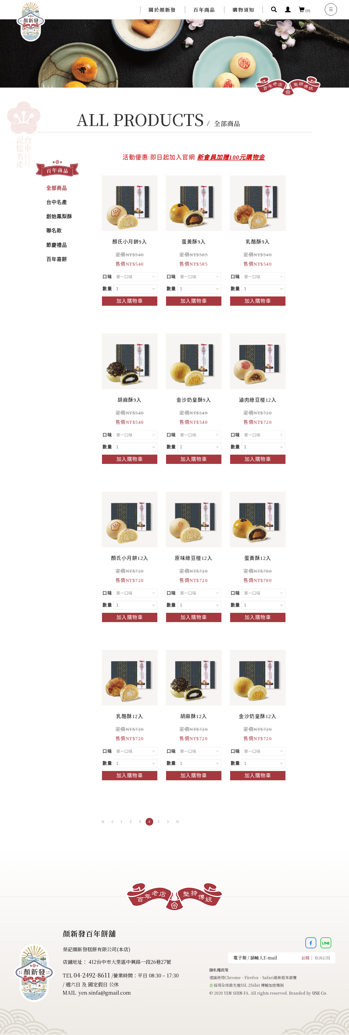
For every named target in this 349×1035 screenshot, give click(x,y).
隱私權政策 (218, 970)
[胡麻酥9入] (130, 361)
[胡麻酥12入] (194, 677)
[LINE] (327, 942)
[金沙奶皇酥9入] (194, 361)
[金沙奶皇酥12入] (258, 677)
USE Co (319, 993)
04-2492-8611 (92, 975)
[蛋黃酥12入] (258, 519)
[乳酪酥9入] (258, 202)
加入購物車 (129, 301)
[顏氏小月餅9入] (130, 202)
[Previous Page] (112, 822)
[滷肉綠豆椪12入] (258, 361)
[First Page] (103, 822)
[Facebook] (312, 942)
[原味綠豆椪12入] (194, 519)
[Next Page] (168, 822)
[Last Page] (177, 822)
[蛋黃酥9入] (194, 202)
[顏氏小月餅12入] (130, 519)
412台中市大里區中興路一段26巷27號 (130, 961)
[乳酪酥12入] (130, 677)
